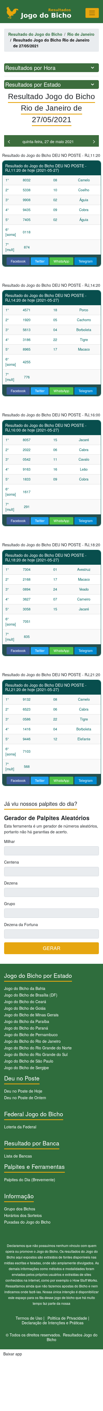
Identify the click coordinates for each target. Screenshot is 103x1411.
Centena (11, 862)
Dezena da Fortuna (21, 924)
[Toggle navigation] (92, 13)
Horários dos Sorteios (23, 1215)
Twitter (39, 261)
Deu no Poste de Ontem (25, 1097)
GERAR (51, 948)
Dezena (11, 883)
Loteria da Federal (20, 1126)
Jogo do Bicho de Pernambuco (31, 1034)
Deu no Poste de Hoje (23, 1091)
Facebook (18, 261)
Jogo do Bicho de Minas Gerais (31, 1014)
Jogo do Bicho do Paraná (26, 1028)
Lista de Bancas (18, 1156)
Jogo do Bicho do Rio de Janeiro (32, 1041)
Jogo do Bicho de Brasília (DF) (30, 995)
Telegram (86, 261)
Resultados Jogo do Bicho (72, 1337)
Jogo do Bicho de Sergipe (26, 1067)
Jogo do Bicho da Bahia (24, 988)
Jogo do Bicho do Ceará (25, 1001)
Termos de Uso (29, 1318)
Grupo (9, 903)
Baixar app (12, 1354)
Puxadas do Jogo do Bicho (27, 1222)
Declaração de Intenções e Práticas (52, 1322)
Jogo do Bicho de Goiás (25, 1008)
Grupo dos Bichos (19, 1208)
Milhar (9, 841)
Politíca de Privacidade (67, 1318)
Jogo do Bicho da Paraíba (26, 1021)
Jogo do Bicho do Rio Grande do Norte (38, 1047)
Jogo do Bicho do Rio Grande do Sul (36, 1054)
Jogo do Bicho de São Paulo (28, 1061)
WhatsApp (61, 261)
